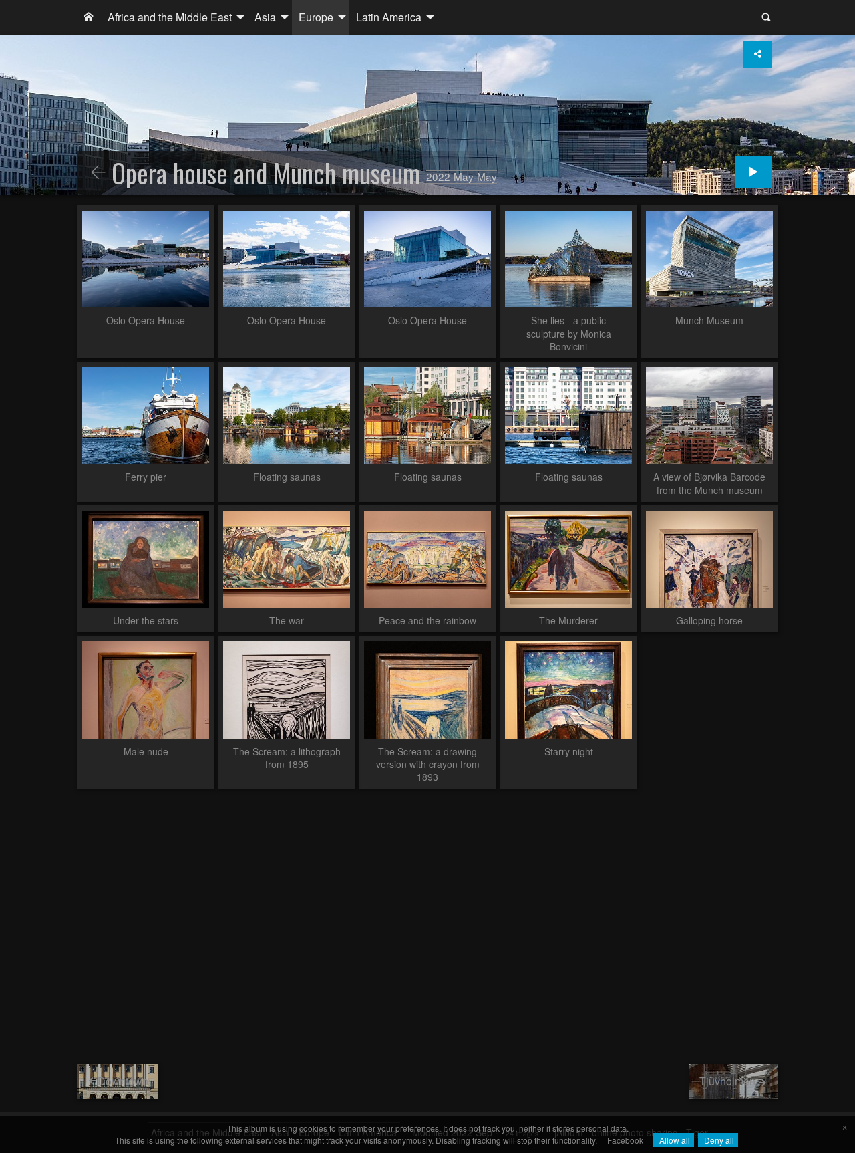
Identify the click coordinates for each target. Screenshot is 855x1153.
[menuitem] (89, 17)
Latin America (388, 17)
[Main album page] (89, 17)
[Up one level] (98, 173)
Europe (316, 17)
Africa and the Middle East (170, 17)
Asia (265, 17)
